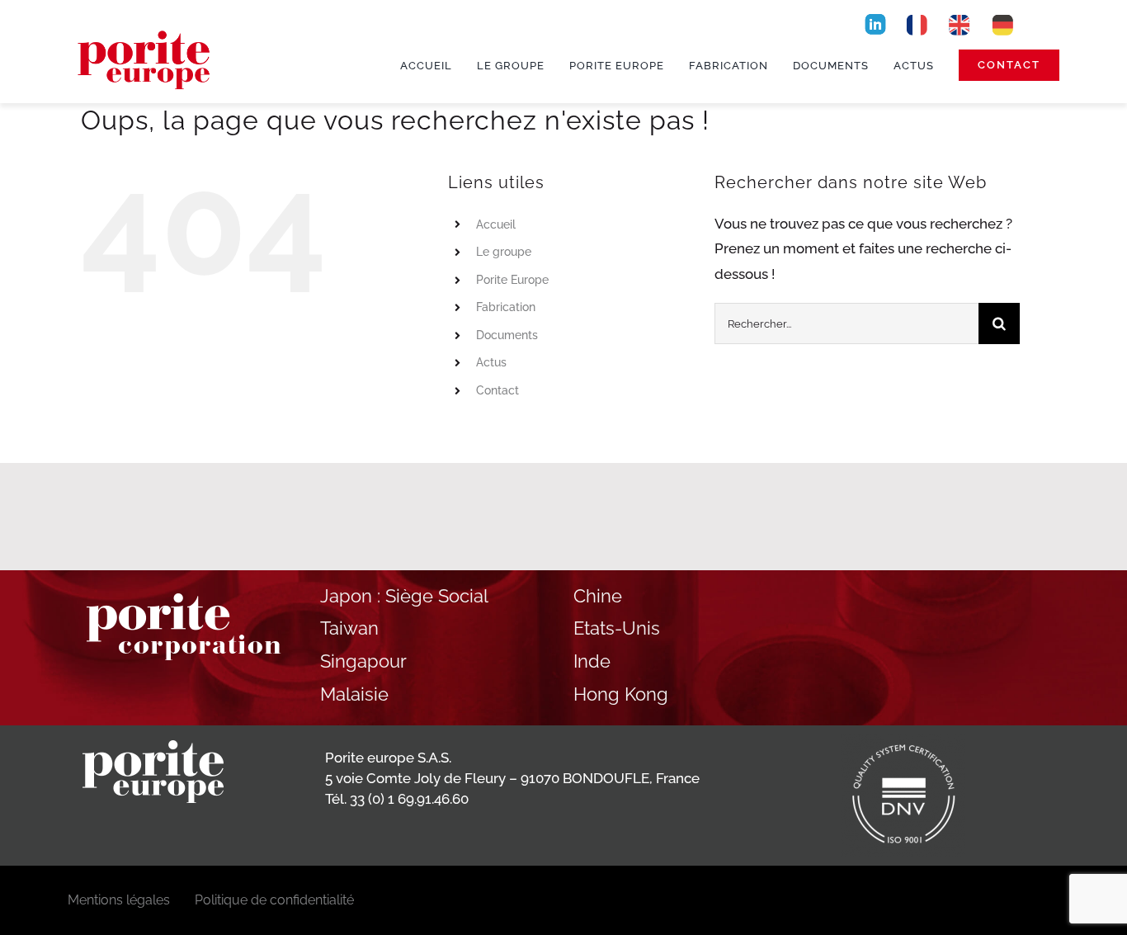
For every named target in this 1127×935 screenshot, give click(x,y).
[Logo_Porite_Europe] (146, 26)
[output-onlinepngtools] (875, 17)
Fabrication (505, 307)
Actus (491, 362)
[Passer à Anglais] (959, 23)
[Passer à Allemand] (1002, 23)
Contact (497, 390)
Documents (507, 335)
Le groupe (503, 251)
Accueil (496, 224)
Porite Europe (512, 279)
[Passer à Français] (916, 23)
